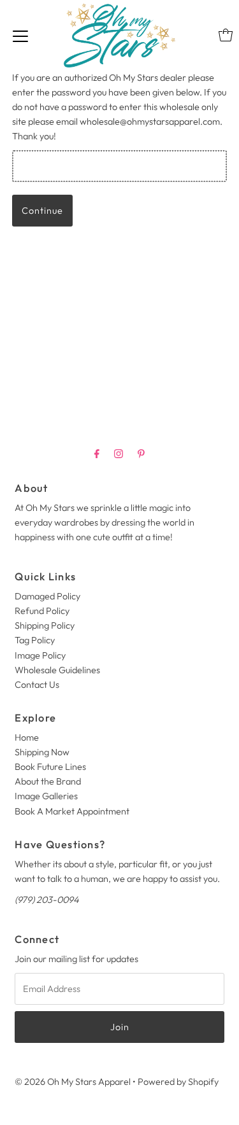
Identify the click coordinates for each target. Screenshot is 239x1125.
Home (27, 737)
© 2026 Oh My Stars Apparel (73, 1081)
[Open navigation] (20, 35)
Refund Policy (42, 611)
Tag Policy (35, 640)
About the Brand (48, 781)
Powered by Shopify (178, 1081)
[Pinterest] (141, 453)
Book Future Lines (50, 766)
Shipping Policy (45, 625)
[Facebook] (96, 453)
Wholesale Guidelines (57, 670)
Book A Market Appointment (72, 811)
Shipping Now (42, 752)
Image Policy (40, 655)
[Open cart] (226, 35)
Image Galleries (46, 796)
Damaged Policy (47, 596)
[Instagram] (118, 453)
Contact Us (37, 684)
